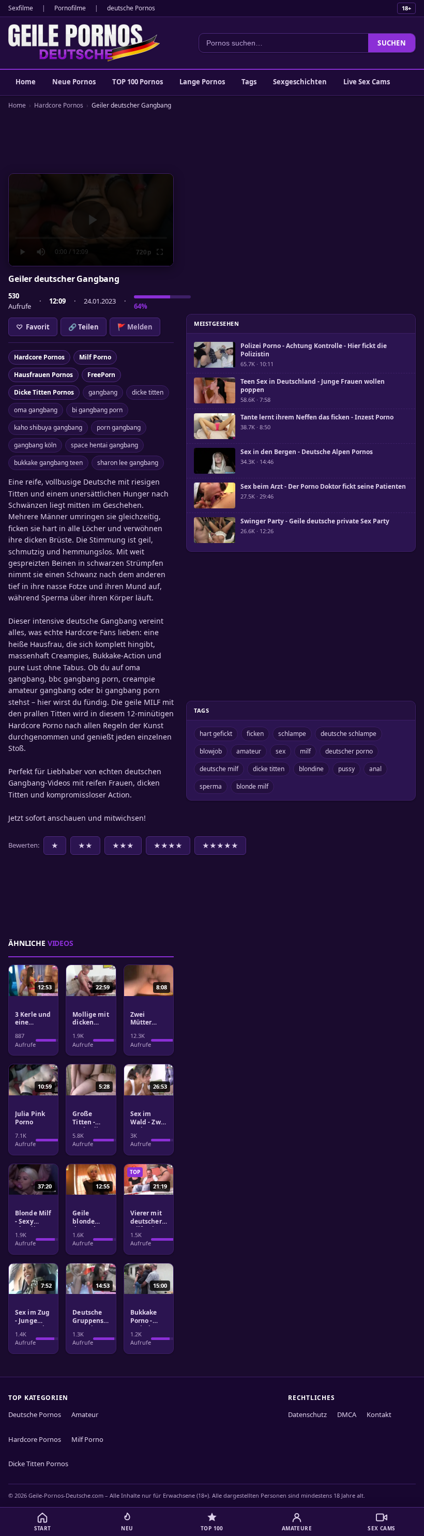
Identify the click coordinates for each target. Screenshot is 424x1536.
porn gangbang (119, 427)
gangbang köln (35, 445)
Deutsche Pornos (34, 1414)
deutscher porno (349, 751)
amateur (248, 751)
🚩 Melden (135, 327)
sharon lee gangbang (127, 462)
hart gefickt (216, 733)
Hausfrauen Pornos (43, 374)
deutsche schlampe (348, 733)
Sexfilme (20, 8)
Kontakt (379, 1414)
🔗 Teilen (83, 327)
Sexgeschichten (300, 81)
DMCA (346, 1414)
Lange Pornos (202, 81)
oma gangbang (35, 409)
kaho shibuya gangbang (48, 427)
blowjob (211, 751)
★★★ (123, 845)
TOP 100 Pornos (137, 81)
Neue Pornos (74, 81)
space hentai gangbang (104, 445)
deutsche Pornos (131, 8)
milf (305, 751)
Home (26, 81)
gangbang (102, 392)
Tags (248, 81)
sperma (211, 786)
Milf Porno (95, 357)
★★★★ (168, 845)
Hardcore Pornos (58, 105)
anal (375, 768)
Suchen (391, 43)
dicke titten (147, 392)
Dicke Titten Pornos (44, 392)
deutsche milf (219, 768)
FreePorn (101, 374)
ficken (255, 733)
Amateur (84, 1414)
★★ (85, 845)
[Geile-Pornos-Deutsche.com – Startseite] (84, 43)
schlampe (292, 733)
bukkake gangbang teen (48, 462)
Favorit (33, 327)
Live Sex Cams (366, 81)
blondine (311, 768)
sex (280, 751)
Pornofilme (70, 8)
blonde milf (252, 786)
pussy (346, 768)
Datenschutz (307, 1414)
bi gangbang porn (97, 409)
